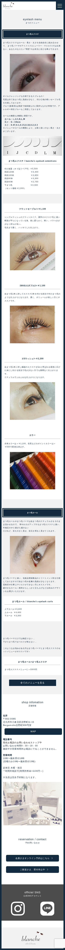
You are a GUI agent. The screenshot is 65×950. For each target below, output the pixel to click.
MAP (33, 731)
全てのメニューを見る (32, 682)
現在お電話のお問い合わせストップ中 (22, 742)
